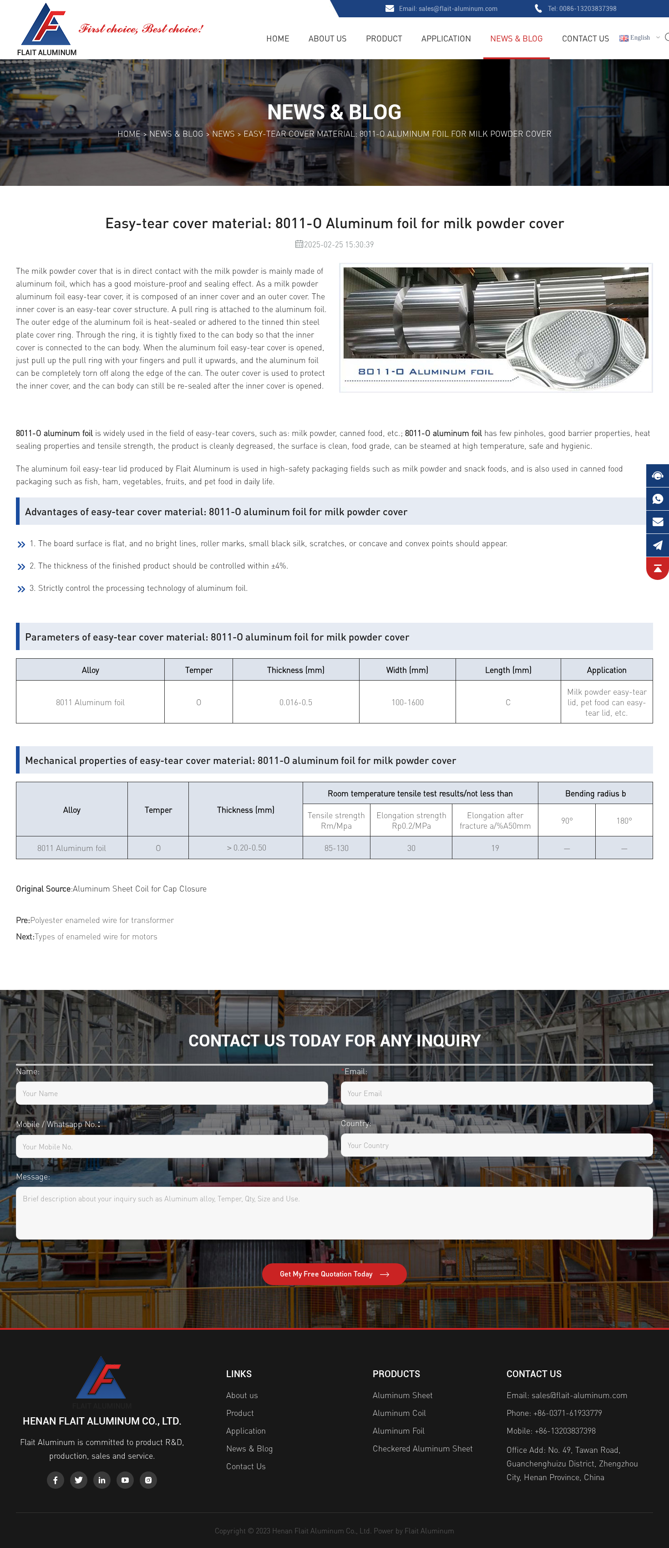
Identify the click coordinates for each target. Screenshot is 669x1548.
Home (277, 38)
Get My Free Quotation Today (327, 1273)
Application (446, 38)
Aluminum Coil (399, 1412)
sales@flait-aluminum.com (458, 8)
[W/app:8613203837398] (657, 498)
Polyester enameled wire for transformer (102, 919)
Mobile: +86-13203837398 (551, 1430)
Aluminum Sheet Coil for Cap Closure (140, 888)
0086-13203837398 (588, 8)
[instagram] (148, 1480)
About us (328, 38)
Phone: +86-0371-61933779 (554, 1412)
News (223, 133)
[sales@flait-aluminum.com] (657, 522)
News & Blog (516, 38)
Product (384, 38)
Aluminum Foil (399, 1430)
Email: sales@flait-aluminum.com (567, 1394)
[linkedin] (102, 1480)
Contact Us (585, 38)
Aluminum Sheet (403, 1394)
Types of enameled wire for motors (96, 936)
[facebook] (55, 1480)
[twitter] (78, 1480)
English (639, 37)
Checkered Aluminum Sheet (423, 1448)
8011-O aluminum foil (54, 432)
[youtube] (125, 1480)
